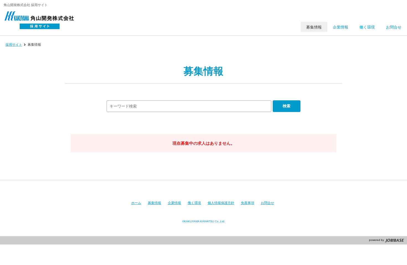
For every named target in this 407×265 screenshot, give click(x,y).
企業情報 (174, 203)
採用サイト (14, 45)
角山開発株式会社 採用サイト (42, 21)
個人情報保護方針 (221, 203)
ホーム (136, 203)
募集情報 (154, 203)
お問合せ (267, 203)
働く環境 (194, 203)
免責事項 (247, 203)
